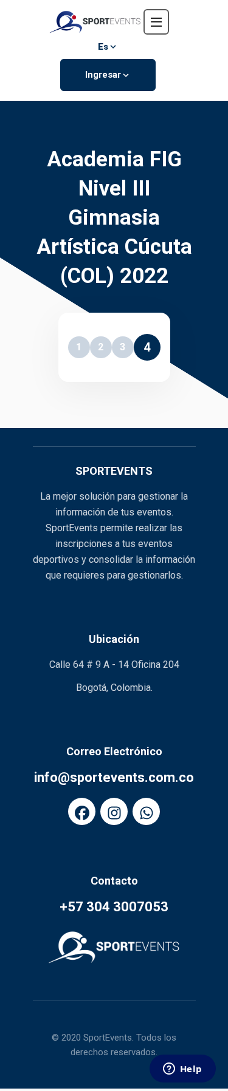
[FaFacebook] (81, 811)
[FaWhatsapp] (146, 811)
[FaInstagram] (114, 811)
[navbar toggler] (156, 22)
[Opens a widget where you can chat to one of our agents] (182, 1070)
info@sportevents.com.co (114, 777)
